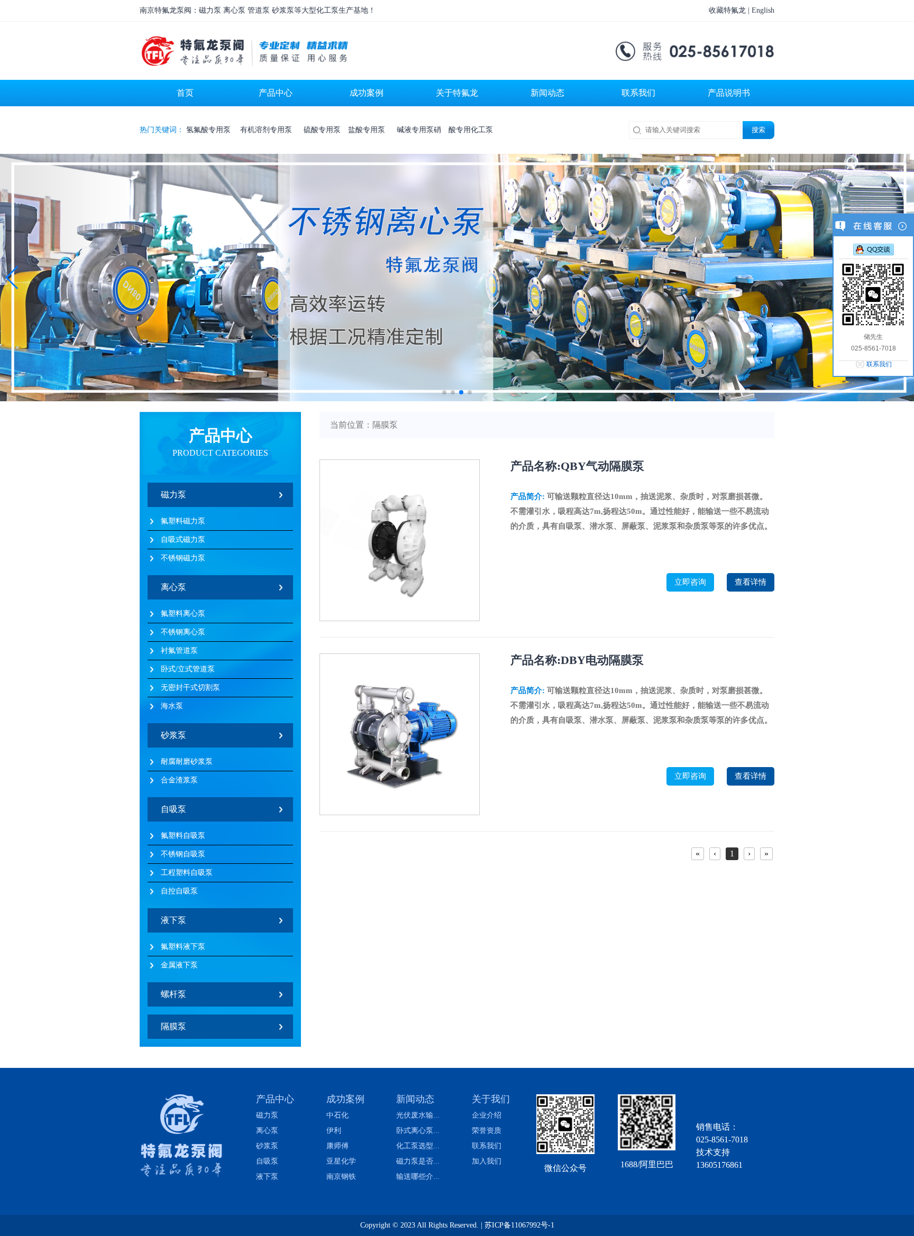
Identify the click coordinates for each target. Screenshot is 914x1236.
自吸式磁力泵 (183, 539)
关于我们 (491, 1099)
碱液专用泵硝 (419, 130)
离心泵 (173, 587)
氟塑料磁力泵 (183, 521)
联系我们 (486, 1146)
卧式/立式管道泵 (188, 669)
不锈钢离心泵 (183, 632)
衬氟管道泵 (179, 650)
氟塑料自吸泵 (183, 836)
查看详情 (750, 582)
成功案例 (345, 1099)
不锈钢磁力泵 (183, 558)
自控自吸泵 (179, 891)
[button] (12, 277)
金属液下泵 (179, 965)
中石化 (337, 1115)
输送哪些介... (418, 1176)
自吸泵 (173, 809)
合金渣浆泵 (179, 780)
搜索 (758, 130)
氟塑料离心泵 (183, 613)
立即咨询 (690, 582)
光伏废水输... (418, 1115)
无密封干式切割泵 (190, 687)
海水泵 (172, 706)
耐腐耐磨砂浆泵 (187, 761)
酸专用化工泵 (471, 130)
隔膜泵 (173, 1026)
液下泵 (173, 920)
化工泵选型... (418, 1146)
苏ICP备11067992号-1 (519, 1225)
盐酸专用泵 (368, 130)
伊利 (333, 1130)
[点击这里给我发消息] (873, 249)
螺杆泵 (173, 994)
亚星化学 (341, 1161)
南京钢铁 (341, 1176)
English (763, 10)
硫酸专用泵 (322, 130)
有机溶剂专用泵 (268, 130)
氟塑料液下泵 (183, 947)
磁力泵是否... (418, 1161)
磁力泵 (173, 494)
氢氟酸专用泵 (209, 130)
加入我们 (486, 1161)
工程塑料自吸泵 (187, 873)
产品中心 (275, 1099)
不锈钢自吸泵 (183, 854)
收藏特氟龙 (727, 10)
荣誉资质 (486, 1130)
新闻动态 (415, 1099)
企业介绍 (486, 1115)
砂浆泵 (173, 735)
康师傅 (337, 1146)
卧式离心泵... (418, 1130)
